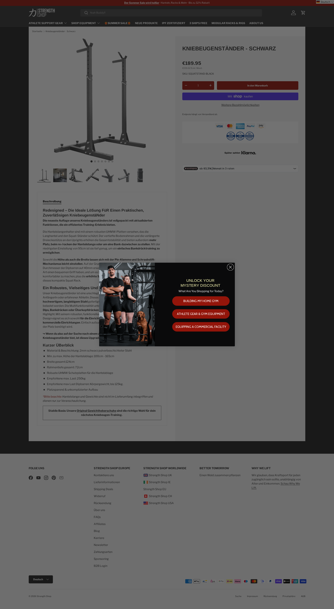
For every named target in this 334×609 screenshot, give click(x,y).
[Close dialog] (230, 267)
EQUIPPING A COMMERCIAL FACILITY (201, 327)
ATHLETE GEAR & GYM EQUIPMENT (201, 314)
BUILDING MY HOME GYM (200, 301)
